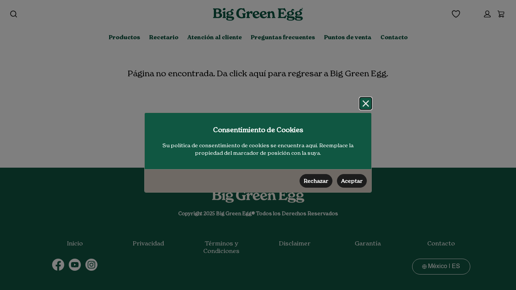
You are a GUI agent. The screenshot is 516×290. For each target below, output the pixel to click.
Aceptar (352, 180)
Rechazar (316, 180)
